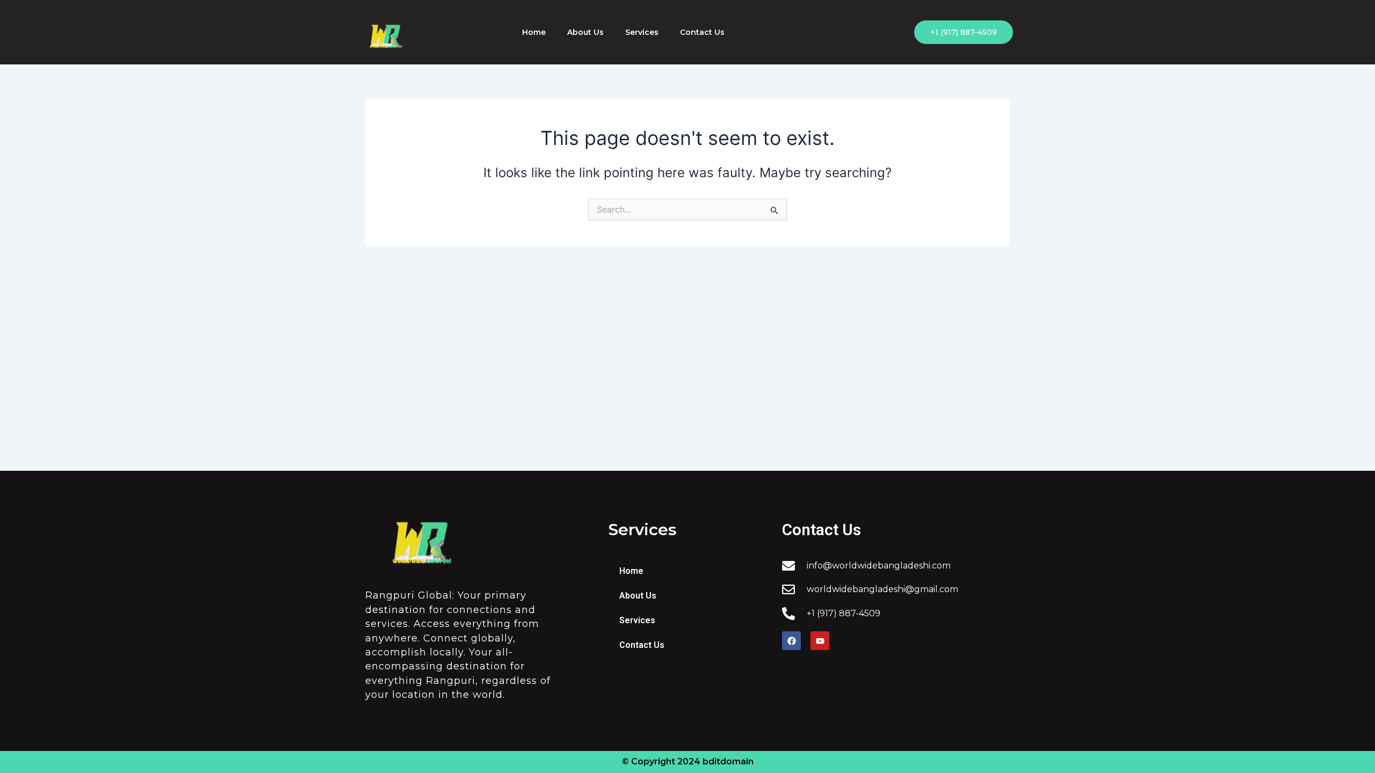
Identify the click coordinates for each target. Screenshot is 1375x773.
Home (534, 32)
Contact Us (702, 32)
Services (641, 32)
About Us (585, 32)
